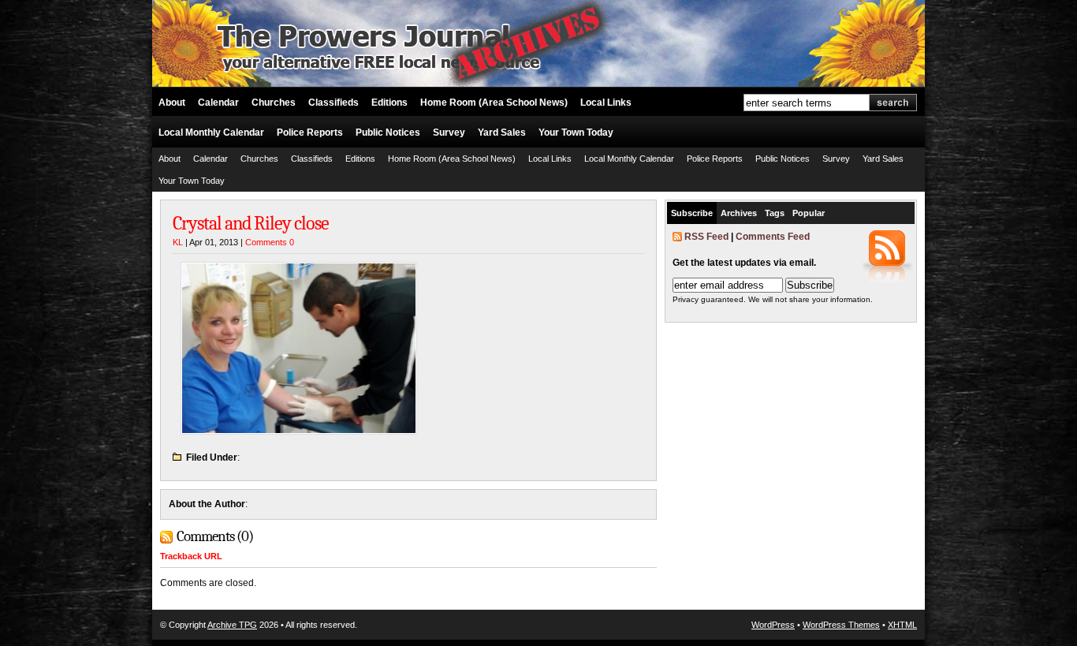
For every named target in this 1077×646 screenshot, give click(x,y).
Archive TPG (232, 624)
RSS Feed (706, 236)
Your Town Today (575, 132)
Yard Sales (502, 132)
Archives (739, 213)
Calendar (218, 102)
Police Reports (310, 132)
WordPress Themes (841, 624)
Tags (774, 213)
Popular (808, 213)
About (171, 102)
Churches (274, 102)
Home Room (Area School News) (494, 102)
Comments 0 (269, 242)
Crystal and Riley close (251, 223)
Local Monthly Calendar (211, 132)
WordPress (773, 624)
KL (178, 242)
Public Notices (388, 132)
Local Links (606, 102)
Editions (389, 102)
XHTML (902, 624)
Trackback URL (191, 556)
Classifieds (333, 102)
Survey (449, 132)
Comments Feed (773, 236)
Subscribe (692, 213)
